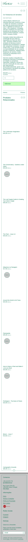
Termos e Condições (8, 498)
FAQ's (4, 496)
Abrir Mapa (6, 488)
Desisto (7, 539)
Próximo (23, 92)
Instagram (5, 517)
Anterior (5, 92)
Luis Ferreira (20, 539)
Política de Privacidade (9, 501)
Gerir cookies (6, 503)
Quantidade (5, 74)
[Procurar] (18, 3)
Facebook (5, 514)
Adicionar (8, 84)
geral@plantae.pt (7, 482)
